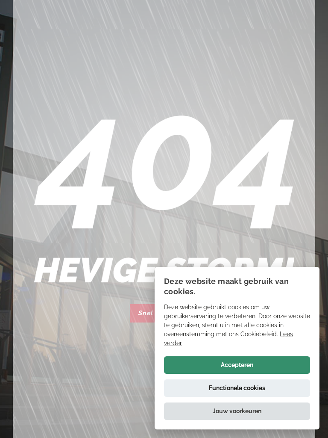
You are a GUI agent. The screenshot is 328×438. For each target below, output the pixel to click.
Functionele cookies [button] (237, 388)
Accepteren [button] (237, 364)
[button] (237, 411)
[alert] (237, 348)
